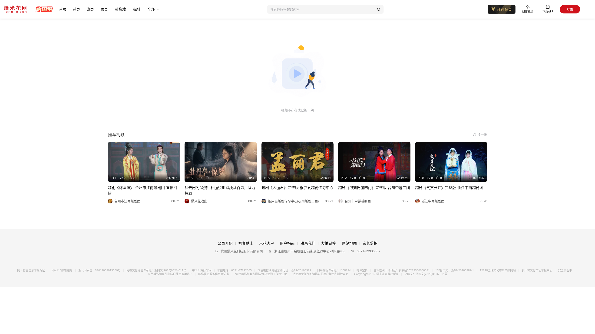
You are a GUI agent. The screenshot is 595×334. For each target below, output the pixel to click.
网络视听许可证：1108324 (334, 270)
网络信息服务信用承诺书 (213, 274)
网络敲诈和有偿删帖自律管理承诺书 (170, 274)
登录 (570, 9)
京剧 (136, 9)
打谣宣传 (362, 270)
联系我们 (308, 243)
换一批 (482, 134)
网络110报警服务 (62, 270)
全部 (151, 9)
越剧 (76, 9)
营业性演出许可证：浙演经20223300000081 (402, 270)
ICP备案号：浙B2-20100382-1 (455, 270)
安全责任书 (565, 270)
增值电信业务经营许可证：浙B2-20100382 (284, 270)
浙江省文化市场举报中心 (537, 270)
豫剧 (104, 9)
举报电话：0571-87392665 (234, 270)
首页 (62, 9)
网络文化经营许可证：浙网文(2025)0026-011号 (156, 270)
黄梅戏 (120, 9)
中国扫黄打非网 (202, 270)
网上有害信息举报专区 (31, 270)
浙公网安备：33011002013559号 (99, 270)
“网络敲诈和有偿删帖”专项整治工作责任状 (261, 274)
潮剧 (90, 9)
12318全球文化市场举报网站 (498, 270)
